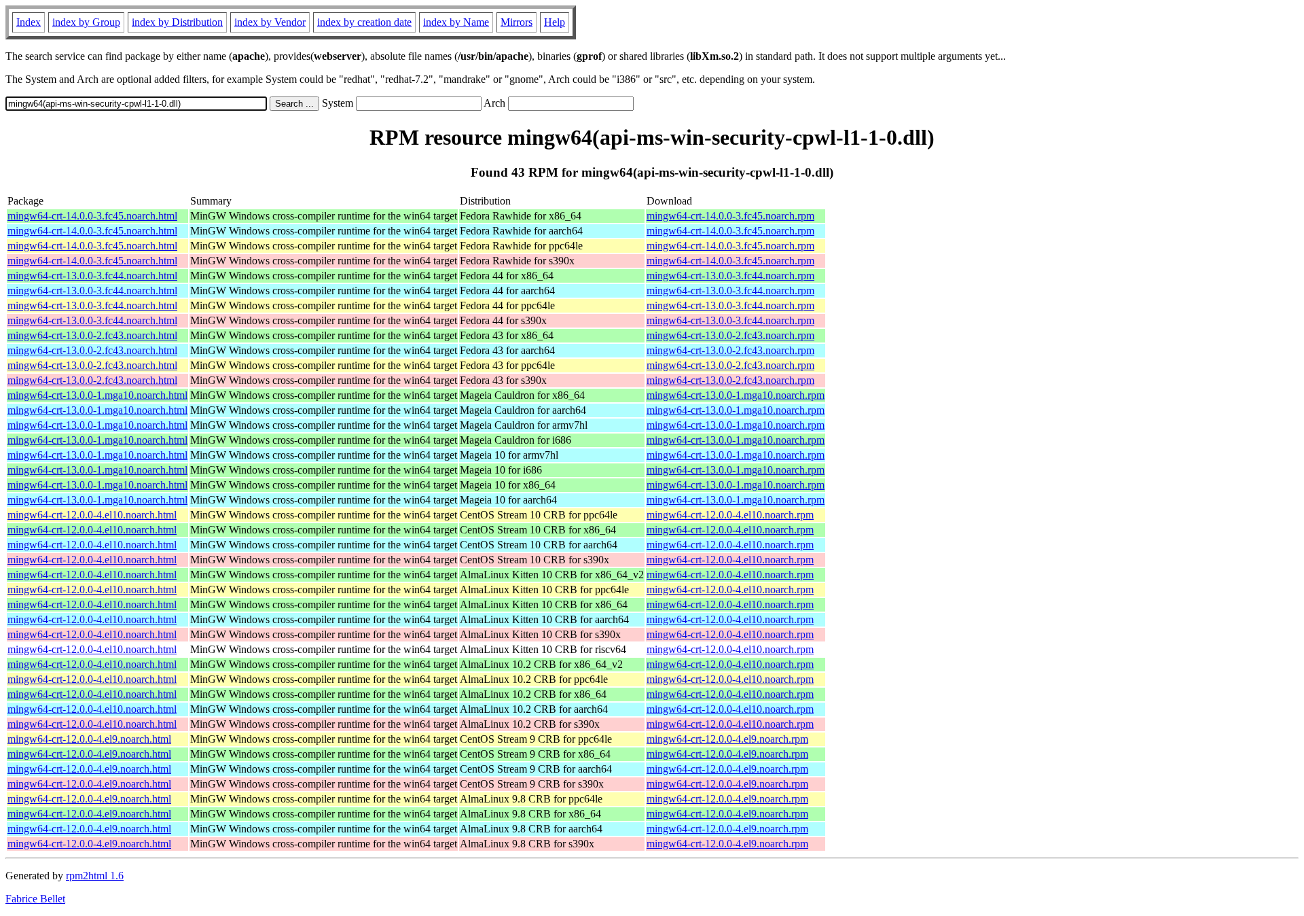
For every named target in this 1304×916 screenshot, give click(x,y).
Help (554, 22)
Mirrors (516, 22)
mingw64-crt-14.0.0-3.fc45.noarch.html (92, 216)
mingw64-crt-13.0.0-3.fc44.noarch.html (92, 275)
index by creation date (364, 22)
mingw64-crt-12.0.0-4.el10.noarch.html (92, 515)
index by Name (456, 22)
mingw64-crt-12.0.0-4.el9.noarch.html (89, 739)
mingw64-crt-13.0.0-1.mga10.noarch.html (97, 395)
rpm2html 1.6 (95, 875)
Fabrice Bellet (35, 898)
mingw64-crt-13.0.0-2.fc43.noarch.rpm (730, 335)
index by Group (86, 22)
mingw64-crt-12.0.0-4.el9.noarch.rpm (727, 739)
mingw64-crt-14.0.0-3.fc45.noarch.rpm (730, 216)
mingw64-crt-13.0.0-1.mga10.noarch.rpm (736, 395)
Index (28, 22)
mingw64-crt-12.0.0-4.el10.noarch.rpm (730, 515)
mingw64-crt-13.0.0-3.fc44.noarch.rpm (730, 275)
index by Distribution (177, 22)
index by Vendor (270, 22)
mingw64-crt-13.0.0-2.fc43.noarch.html (92, 335)
